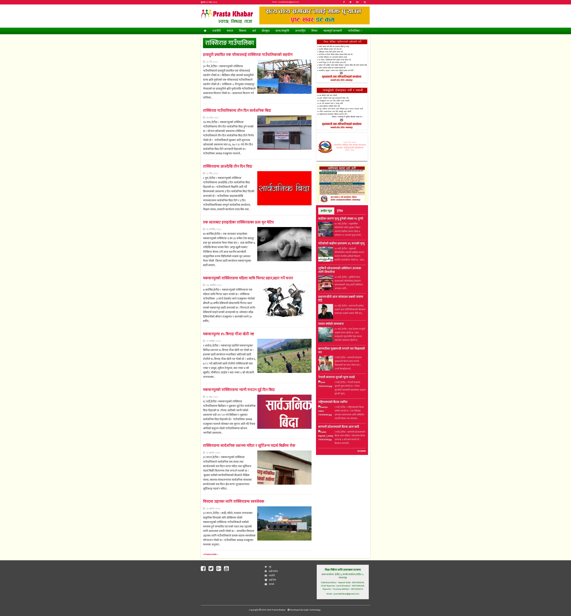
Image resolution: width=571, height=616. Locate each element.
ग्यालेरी (271, 576)
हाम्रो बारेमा (273, 571)
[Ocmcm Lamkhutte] (342, 108)
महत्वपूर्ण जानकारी (332, 31)
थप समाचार (361, 451)
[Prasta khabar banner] (314, 15)
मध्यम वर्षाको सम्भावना (331, 324)
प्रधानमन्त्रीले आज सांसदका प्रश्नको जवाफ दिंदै (340, 299)
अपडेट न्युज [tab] (326, 211)
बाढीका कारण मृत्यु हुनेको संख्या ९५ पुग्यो (340, 219)
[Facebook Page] (204, 569)
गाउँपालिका (354, 31)
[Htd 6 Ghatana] (342, 183)
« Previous (207, 554)
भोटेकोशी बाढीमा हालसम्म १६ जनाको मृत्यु (341, 244)
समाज (230, 31)
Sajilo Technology (312, 610)
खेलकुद (266, 31)
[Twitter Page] (211, 569)
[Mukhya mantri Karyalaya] (342, 61)
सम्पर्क (271, 584)
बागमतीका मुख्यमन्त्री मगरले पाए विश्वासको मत (341, 351)
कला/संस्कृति (282, 31)
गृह (269, 567)
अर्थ (254, 31)
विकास (242, 31)
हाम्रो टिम (272, 580)
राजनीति (216, 31)
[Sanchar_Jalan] (342, 147)
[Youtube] (226, 569)
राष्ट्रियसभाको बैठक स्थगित (333, 402)
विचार (314, 31)
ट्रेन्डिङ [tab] (340, 211)
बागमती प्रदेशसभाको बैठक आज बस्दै (338, 427)
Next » (215, 554)
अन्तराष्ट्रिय (300, 31)
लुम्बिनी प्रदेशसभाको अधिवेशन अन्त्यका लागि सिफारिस (339, 270)
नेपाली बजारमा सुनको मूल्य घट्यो (336, 377)
